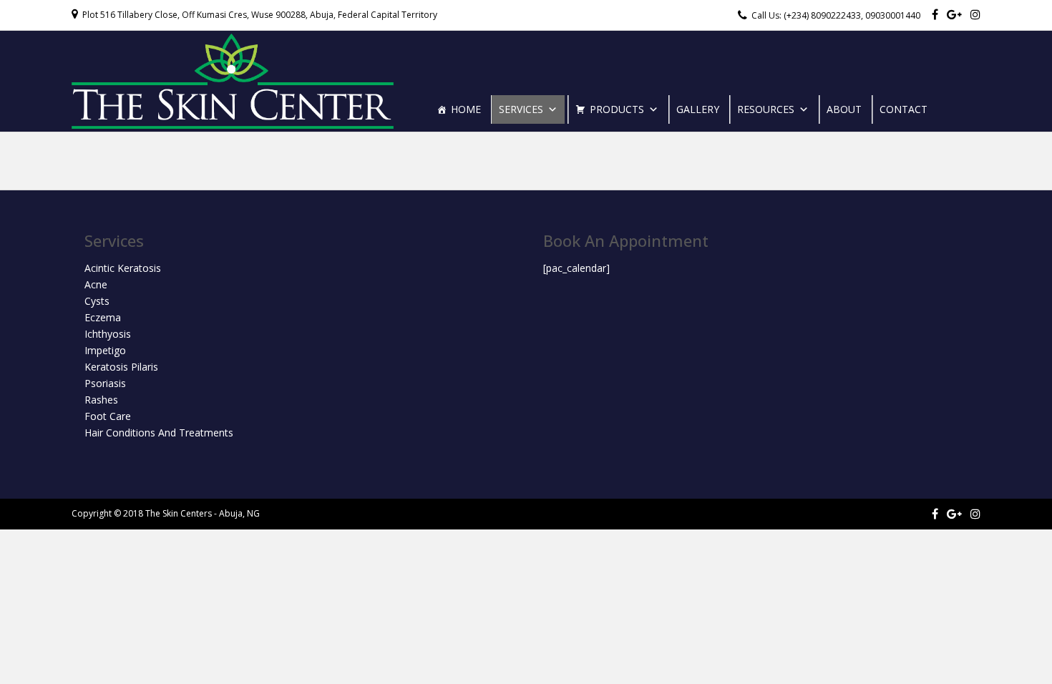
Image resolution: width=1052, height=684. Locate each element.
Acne (95, 284)
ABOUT (844, 109)
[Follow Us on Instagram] (975, 14)
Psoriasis (105, 383)
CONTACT (903, 109)
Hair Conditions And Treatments (158, 432)
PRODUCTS (617, 109)
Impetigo (105, 350)
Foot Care (107, 416)
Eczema (102, 317)
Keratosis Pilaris (121, 366)
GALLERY (697, 109)
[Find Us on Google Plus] (954, 14)
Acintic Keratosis (122, 268)
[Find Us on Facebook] (935, 14)
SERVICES (521, 109)
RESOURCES (765, 109)
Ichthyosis (107, 334)
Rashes (101, 399)
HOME (466, 109)
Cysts (96, 301)
